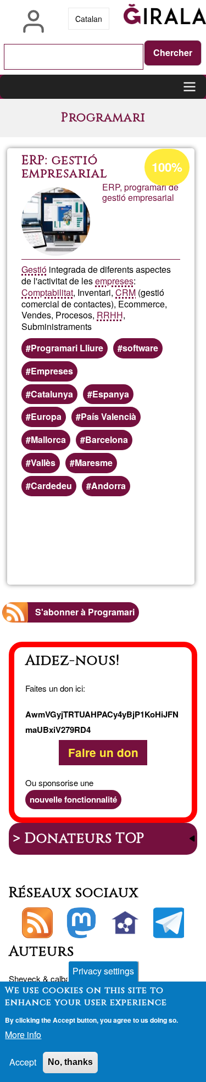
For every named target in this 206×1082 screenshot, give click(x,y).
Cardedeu (51, 485)
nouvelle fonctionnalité (73, 799)
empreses (114, 280)
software (140, 347)
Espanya (110, 394)
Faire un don (103, 753)
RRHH (110, 315)
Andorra (108, 485)
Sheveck (25, 978)
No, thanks (70, 1062)
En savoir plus (143, 541)
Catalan (88, 18)
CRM (125, 292)
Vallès (43, 462)
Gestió (34, 269)
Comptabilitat (47, 292)
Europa (46, 416)
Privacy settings (103, 971)
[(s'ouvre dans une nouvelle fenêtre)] (81, 922)
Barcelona (106, 439)
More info (23, 1034)
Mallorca (48, 439)
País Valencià (108, 416)
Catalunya (52, 394)
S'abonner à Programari (85, 612)
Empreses (52, 371)
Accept (22, 1062)
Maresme (94, 462)
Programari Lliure (67, 347)
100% (167, 167)
